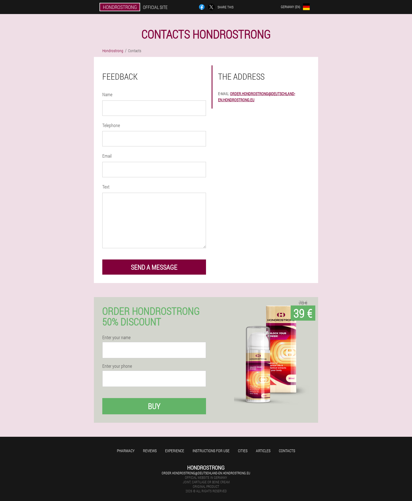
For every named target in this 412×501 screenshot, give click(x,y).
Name (107, 94)
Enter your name (116, 337)
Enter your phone (117, 366)
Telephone (111, 125)
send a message (154, 267)
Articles (263, 450)
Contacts (287, 450)
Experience (174, 450)
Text (106, 187)
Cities (242, 450)
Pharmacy (126, 450)
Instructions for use (211, 450)
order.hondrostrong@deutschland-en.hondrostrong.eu (206, 473)
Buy (154, 406)
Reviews (150, 450)
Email (107, 156)
